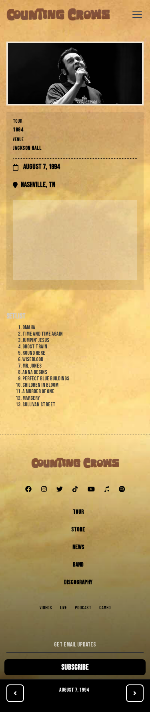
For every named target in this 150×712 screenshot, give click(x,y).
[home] (58, 14)
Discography (78, 582)
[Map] (75, 240)
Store (78, 529)
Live (63, 608)
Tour (78, 512)
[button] (136, 14)
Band (78, 565)
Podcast (83, 608)
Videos (46, 608)
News (78, 547)
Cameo (105, 608)
